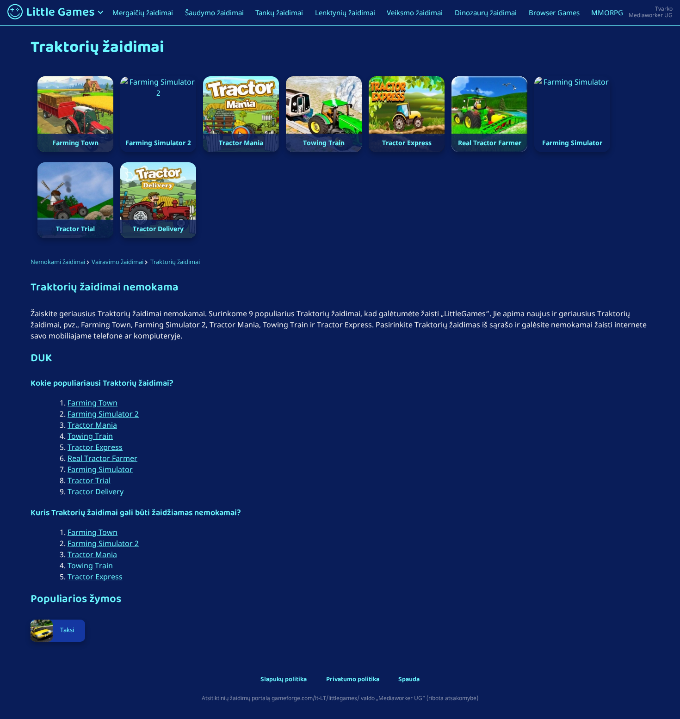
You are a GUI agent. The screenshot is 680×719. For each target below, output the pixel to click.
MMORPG (607, 12)
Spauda (409, 680)
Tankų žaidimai (279, 12)
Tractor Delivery (96, 491)
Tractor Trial (89, 480)
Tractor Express (95, 447)
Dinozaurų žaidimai (486, 12)
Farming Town (92, 403)
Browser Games (554, 12)
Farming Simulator (100, 469)
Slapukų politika (283, 680)
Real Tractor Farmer (102, 458)
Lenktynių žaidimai (345, 12)
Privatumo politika (352, 680)
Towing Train (90, 436)
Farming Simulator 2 (103, 414)
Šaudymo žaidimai (214, 12)
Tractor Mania (92, 425)
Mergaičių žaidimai (142, 12)
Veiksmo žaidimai (415, 12)
